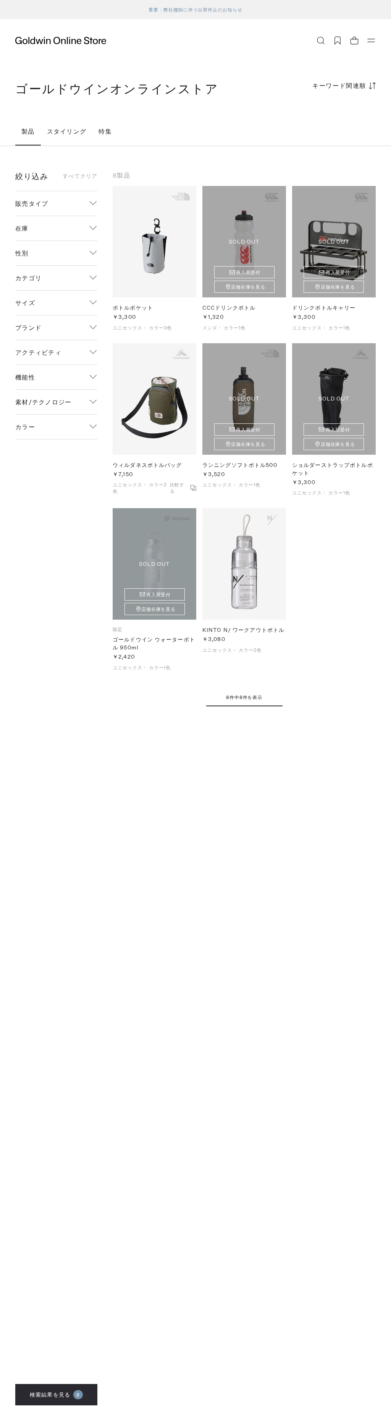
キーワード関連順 (339, 85)
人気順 (318, 115)
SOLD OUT (244, 241)
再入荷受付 (248, 272)
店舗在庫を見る (248, 287)
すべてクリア (80, 176)
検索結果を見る (55, 1394)
